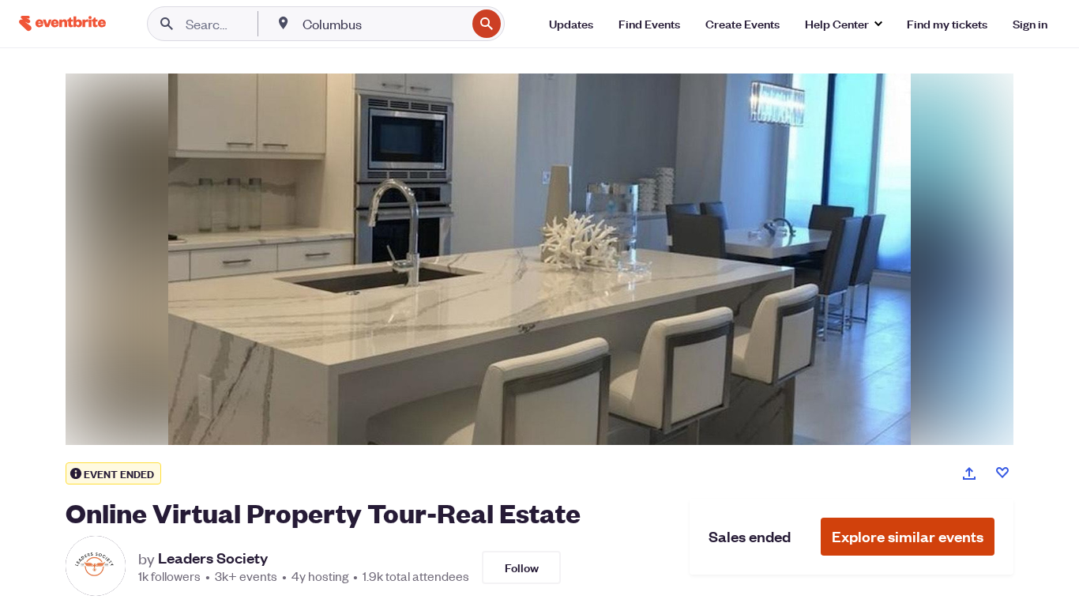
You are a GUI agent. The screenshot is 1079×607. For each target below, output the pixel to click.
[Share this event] (969, 473)
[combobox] (382, 24)
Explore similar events (907, 536)
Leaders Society (213, 558)
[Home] (62, 23)
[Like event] (1002, 473)
